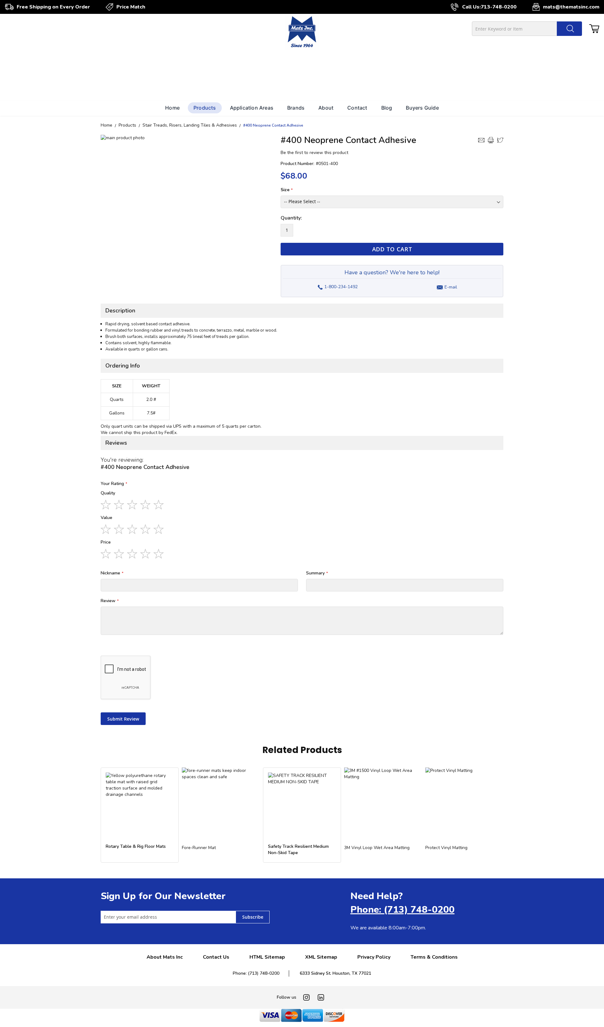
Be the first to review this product (314, 153)
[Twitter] (500, 140)
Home (172, 108)
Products (204, 108)
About (325, 108)
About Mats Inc (165, 957)
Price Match (130, 6)
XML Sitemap (321, 957)
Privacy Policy (373, 957)
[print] (491, 140)
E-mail (451, 287)
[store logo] (302, 32)
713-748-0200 (499, 6)
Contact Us (216, 957)
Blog (386, 108)
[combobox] (527, 28)
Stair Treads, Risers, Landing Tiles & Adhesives (190, 125)
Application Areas (251, 108)
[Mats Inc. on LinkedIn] (321, 997)
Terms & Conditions (434, 957)
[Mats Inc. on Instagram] (306, 997)
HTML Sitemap (267, 957)
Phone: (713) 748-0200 (402, 909)
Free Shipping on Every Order (53, 6)
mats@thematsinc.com (571, 6)
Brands (296, 108)
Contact (357, 108)
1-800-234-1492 (337, 285)
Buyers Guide (422, 108)
